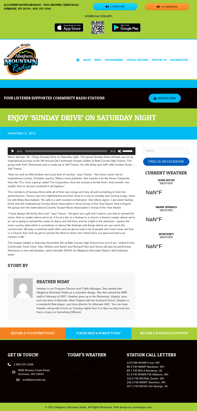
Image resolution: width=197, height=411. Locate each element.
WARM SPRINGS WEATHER (166, 216)
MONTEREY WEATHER (166, 243)
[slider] (128, 150)
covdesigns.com (142, 407)
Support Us (159, 59)
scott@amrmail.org (33, 379)
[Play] (13, 151)
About (87, 59)
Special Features (138, 59)
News (98, 59)
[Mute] (120, 151)
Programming (114, 59)
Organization (179, 59)
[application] (71, 151)
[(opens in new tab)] (68, 27)
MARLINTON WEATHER (166, 189)
